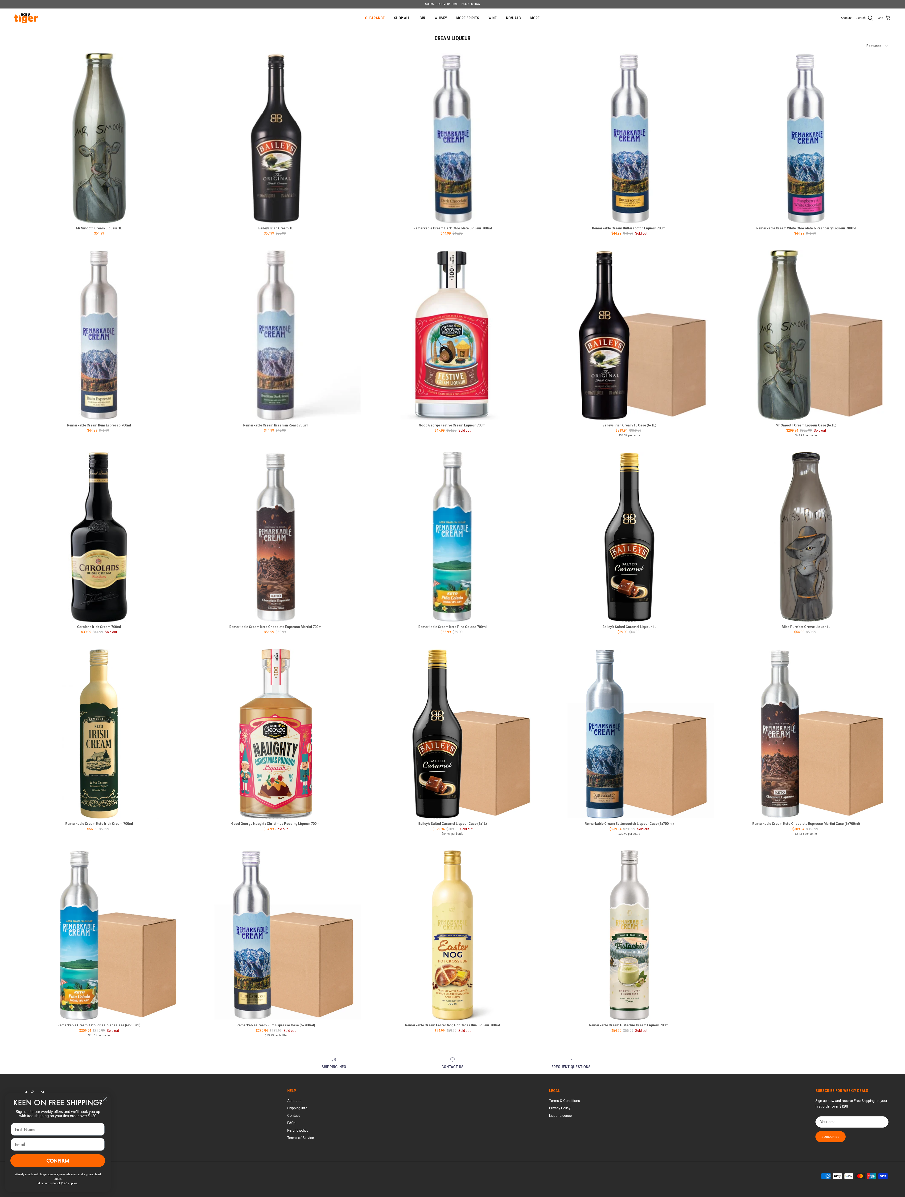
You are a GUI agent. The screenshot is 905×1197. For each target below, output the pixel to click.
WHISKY (441, 18)
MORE (534, 18)
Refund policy (297, 1130)
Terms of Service (300, 1138)
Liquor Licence (560, 1115)
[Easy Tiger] (26, 18)
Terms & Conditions (564, 1101)
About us (294, 1101)
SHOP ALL (402, 18)
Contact (293, 1115)
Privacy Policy (559, 1108)
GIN (422, 18)
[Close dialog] (105, 1099)
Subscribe (830, 1136)
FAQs (291, 1123)
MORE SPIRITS (467, 18)
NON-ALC (513, 18)
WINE (493, 18)
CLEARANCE (375, 18)
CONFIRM (57, 1160)
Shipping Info (297, 1108)
